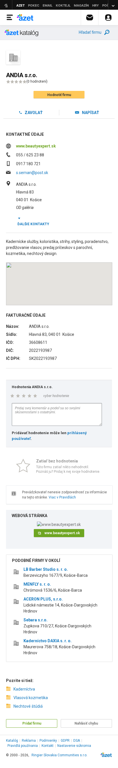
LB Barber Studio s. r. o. (45, 569)
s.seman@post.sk (32, 172)
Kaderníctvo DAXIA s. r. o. (47, 641)
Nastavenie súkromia (74, 746)
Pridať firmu (31, 723)
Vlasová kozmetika (30, 697)
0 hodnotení (37, 81)
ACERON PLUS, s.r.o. (43, 599)
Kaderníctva (24, 689)
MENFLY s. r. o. (37, 584)
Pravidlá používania (22, 746)
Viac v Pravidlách (62, 497)
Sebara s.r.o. (35, 620)
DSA (76, 741)
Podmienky (48, 741)
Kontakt (48, 746)
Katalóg (12, 741)
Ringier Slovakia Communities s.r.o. (59, 755)
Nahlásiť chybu (86, 723)
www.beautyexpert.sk (36, 146)
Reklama (29, 741)
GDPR (65, 741)
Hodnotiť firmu (59, 95)
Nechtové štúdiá (28, 706)
